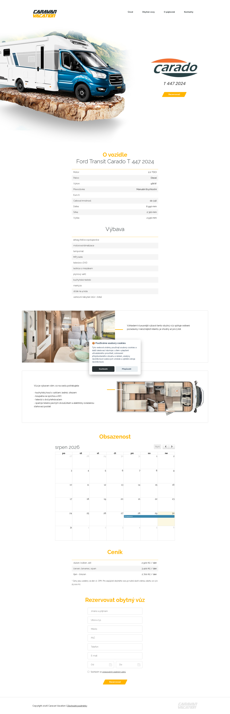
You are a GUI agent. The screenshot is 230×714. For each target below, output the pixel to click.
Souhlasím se (108, 672)
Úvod (130, 12)
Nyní (157, 446)
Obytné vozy (148, 12)
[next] (172, 446)
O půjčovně (169, 12)
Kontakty (188, 12)
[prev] (166, 446)
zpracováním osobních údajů (114, 672)
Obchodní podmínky (77, 706)
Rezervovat (174, 94)
